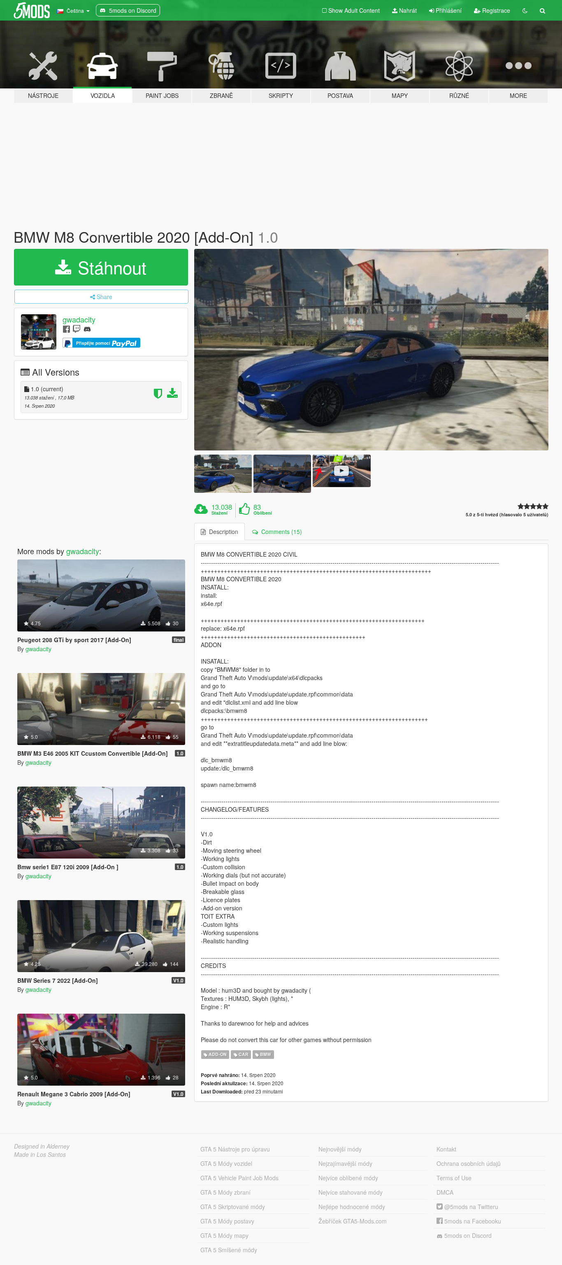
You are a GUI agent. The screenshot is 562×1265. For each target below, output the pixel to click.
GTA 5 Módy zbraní (225, 1192)
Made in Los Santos (40, 1154)
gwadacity (79, 319)
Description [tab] (222, 531)
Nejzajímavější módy (345, 1163)
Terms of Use (454, 1178)
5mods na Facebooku (472, 1221)
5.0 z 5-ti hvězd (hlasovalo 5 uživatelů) (507, 514)
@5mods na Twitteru (470, 1206)
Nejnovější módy (340, 1149)
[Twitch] (76, 328)
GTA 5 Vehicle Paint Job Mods (239, 1178)
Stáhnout (109, 267)
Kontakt (446, 1149)
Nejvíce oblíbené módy (348, 1178)
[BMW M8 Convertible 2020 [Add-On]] (371, 349)
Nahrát (407, 10)
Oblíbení (262, 513)
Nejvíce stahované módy (350, 1192)
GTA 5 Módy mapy (224, 1235)
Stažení (219, 513)
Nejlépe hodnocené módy (351, 1206)
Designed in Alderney (42, 1146)
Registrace (495, 10)
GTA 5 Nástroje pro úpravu (235, 1149)
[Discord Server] (87, 328)
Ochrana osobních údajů (469, 1163)
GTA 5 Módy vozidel (226, 1163)
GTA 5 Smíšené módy (228, 1250)
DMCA (445, 1192)
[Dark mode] (525, 10)
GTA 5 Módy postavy (227, 1221)
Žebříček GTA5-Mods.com (352, 1221)
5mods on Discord (467, 1235)
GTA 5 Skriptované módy (232, 1206)
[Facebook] (66, 328)
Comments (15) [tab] (280, 531)
